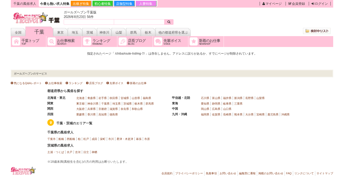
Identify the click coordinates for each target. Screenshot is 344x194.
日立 (86, 152)
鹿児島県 (273, 114)
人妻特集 (145, 4)
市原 (147, 138)
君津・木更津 (125, 138)
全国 (18, 32)
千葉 (39, 32)
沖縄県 (285, 114)
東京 (60, 32)
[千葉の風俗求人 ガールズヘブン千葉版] (36, 13)
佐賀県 (216, 114)
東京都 (80, 103)
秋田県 (114, 98)
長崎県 (227, 114)
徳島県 (114, 114)
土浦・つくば (55, 152)
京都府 (102, 108)
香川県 (91, 114)
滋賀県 (114, 108)
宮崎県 (260, 114)
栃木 (148, 32)
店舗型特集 (124, 4)
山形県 (136, 98)
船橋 (61, 138)
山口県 (227, 108)
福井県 (227, 98)
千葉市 (51, 138)
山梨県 (260, 98)
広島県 (216, 108)
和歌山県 (137, 108)
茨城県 (127, 103)
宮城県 (125, 98)
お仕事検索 (55, 83)
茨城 (89, 32)
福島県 (147, 98)
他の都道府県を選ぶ (173, 32)
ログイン (321, 4)
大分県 (249, 114)
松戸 (86, 138)
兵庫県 (91, 108)
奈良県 (125, 108)
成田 (94, 138)
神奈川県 (92, 103)
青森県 (91, 98)
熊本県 (238, 114)
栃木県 (138, 103)
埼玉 (75, 32)
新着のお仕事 (138, 83)
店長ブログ (96, 83)
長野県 (249, 98)
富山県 (216, 98)
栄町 (103, 138)
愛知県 (205, 103)
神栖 (94, 152)
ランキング (76, 83)
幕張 (139, 138)
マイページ (273, 4)
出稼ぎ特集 (81, 4)
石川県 (205, 98)
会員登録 (298, 4)
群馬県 (150, 103)
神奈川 (104, 32)
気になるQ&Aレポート (28, 83)
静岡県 (216, 103)
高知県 (102, 114)
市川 (111, 138)
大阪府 (80, 108)
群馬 (133, 32)
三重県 (238, 103)
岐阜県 (227, 103)
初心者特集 (102, 4)
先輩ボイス (116, 83)
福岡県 (205, 114)
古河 (78, 152)
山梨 (119, 32)
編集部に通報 (247, 173)
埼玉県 (116, 103)
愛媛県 (80, 114)
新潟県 (238, 98)
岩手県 (102, 98)
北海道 (80, 98)
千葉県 (105, 103)
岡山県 (205, 108)
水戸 (69, 152)
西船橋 (71, 138)
